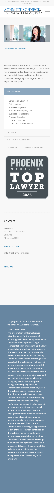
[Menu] (46, 11)
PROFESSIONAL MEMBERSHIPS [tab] (18, 140)
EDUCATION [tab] (11, 133)
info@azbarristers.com (16, 252)
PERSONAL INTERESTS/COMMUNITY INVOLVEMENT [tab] (25, 147)
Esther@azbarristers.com (15, 48)
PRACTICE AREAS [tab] (13, 91)
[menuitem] (39, 11)
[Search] (39, 11)
